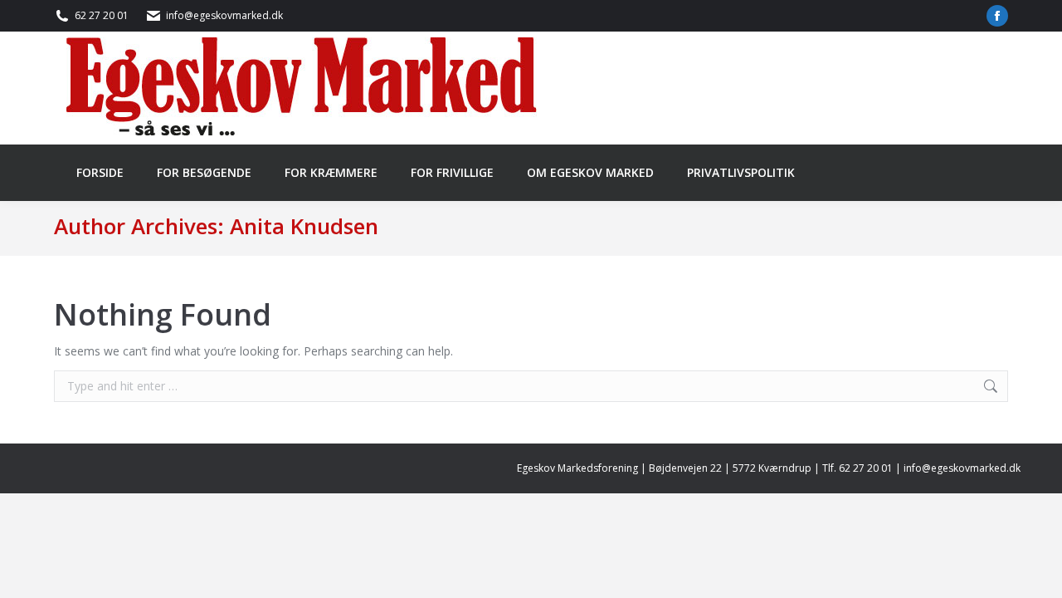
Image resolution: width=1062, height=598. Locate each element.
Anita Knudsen (304, 226)
